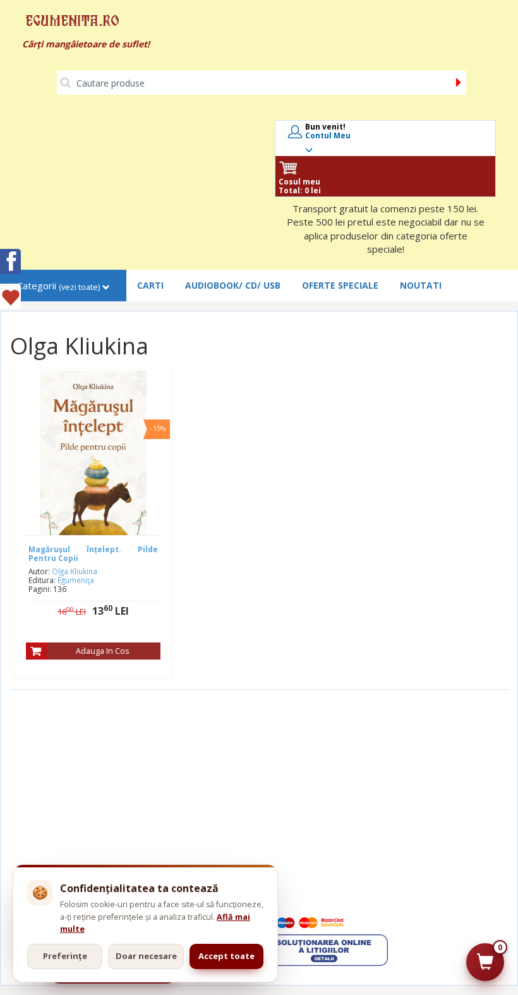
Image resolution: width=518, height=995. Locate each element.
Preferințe (65, 956)
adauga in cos (102, 651)
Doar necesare (146, 956)
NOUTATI (421, 285)
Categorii (58, 285)
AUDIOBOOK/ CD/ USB (232, 285)
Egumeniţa (75, 580)
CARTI (150, 285)
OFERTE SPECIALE (340, 285)
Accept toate (226, 956)
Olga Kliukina (74, 571)
